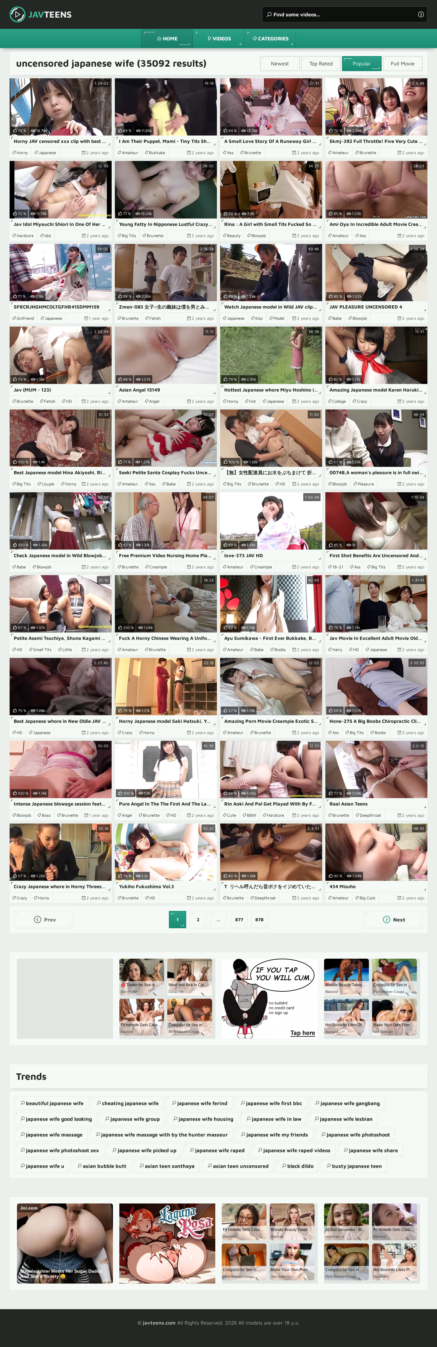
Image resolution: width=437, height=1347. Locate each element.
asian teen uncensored (241, 1166)
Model (279, 318)
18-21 (337, 566)
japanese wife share (373, 1150)
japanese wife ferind (202, 1103)
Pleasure (366, 483)
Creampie (158, 566)
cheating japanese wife (130, 1103)
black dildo (300, 1166)
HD (69, 401)
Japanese (47, 152)
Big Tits (129, 235)
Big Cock (368, 897)
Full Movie (403, 63)
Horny (22, 152)
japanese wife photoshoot (358, 1134)
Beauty (234, 235)
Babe (337, 318)
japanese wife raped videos (296, 1150)
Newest (280, 63)
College (339, 401)
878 (259, 919)
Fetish (155, 318)
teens (50, 14)
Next (398, 919)
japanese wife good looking (59, 1119)
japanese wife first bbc (274, 1103)
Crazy (362, 401)
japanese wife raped (220, 1150)
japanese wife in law (276, 1119)
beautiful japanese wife (54, 1103)
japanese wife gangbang (350, 1103)
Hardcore (25, 235)
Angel (154, 401)
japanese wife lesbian (346, 1119)
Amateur (130, 152)
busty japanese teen (357, 1166)
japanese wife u (45, 1166)
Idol (47, 235)
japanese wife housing (206, 1119)
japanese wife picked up (147, 1150)
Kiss (259, 318)
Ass (230, 152)
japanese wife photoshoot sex (62, 1150)
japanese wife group (135, 1119)
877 (239, 919)
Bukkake (157, 152)
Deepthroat (370, 815)
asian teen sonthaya (170, 1166)
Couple (48, 483)
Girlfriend (25, 318)
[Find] (421, 14)
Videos (222, 38)
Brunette (252, 152)
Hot (252, 401)
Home (170, 38)
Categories (273, 38)
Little (67, 649)
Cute (231, 815)
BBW (251, 815)
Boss (46, 815)
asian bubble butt (104, 1166)
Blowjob (258, 235)
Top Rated (321, 63)
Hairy (337, 649)
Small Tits (42, 649)
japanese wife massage (54, 1134)
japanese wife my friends (277, 1134)
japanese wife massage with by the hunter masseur (164, 1134)
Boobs (280, 649)
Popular (362, 63)
